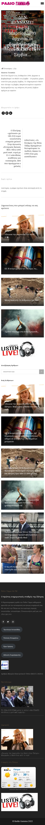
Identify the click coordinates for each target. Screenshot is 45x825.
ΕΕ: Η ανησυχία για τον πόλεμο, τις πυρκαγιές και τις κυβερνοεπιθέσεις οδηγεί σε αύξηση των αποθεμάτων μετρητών (21, 437)
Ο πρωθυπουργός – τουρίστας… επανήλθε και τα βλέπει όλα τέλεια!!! (22, 568)
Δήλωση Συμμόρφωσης (12, 655)
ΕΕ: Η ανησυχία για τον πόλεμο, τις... (21, 268)
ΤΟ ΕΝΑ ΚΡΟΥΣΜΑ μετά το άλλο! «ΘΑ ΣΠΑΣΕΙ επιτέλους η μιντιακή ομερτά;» (20, 711)
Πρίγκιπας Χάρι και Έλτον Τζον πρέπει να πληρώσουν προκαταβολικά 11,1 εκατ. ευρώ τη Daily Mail (22, 535)
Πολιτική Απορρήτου (10, 638)
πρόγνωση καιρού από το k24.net (18, 789)
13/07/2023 (7, 717)
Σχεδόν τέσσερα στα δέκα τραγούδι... (22, 331)
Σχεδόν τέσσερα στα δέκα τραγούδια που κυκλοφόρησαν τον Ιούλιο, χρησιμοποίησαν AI (22, 503)
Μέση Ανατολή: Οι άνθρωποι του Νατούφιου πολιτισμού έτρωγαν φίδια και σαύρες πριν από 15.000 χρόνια (22, 471)
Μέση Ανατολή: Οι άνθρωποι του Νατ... (22, 300)
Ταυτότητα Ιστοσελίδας (11, 629)
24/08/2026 (8, 760)
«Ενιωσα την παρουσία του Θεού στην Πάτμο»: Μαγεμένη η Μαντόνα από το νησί (22, 407)
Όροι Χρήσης (8, 646)
